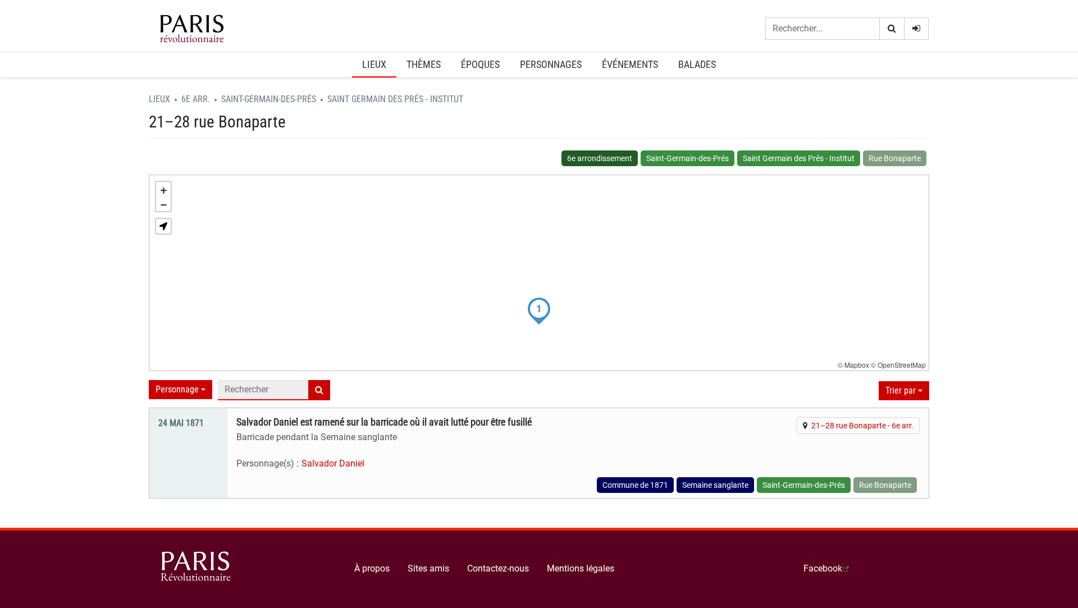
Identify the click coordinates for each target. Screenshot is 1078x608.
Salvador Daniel (333, 463)
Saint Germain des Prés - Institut (395, 99)
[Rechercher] (891, 29)
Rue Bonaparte (895, 158)
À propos (372, 568)
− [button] (163, 203)
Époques (480, 64)
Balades (697, 64)
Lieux (374, 64)
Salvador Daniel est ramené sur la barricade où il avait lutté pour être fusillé (384, 422)
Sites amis (428, 568)
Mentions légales (580, 568)
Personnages (551, 64)
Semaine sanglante (715, 485)
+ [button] (163, 189)
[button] (163, 226)
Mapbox (856, 364)
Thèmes (423, 64)
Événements (630, 64)
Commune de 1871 (635, 485)
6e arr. (195, 99)
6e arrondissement (599, 158)
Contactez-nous (498, 568)
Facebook (822, 568)
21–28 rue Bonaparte (848, 425)
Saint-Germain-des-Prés (268, 99)
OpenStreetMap (902, 364)
